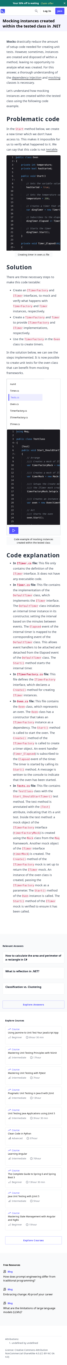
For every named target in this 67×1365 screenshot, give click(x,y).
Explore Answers (33, 1004)
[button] (14, 161)
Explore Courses (33, 1240)
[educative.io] (3, 11)
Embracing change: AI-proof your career (28, 1294)
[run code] (13, 530)
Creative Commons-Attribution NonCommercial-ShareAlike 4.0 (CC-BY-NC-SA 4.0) (29, 1353)
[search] (36, 11)
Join (59, 11)
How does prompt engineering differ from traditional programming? (29, 1278)
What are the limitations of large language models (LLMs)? (29, 1310)
